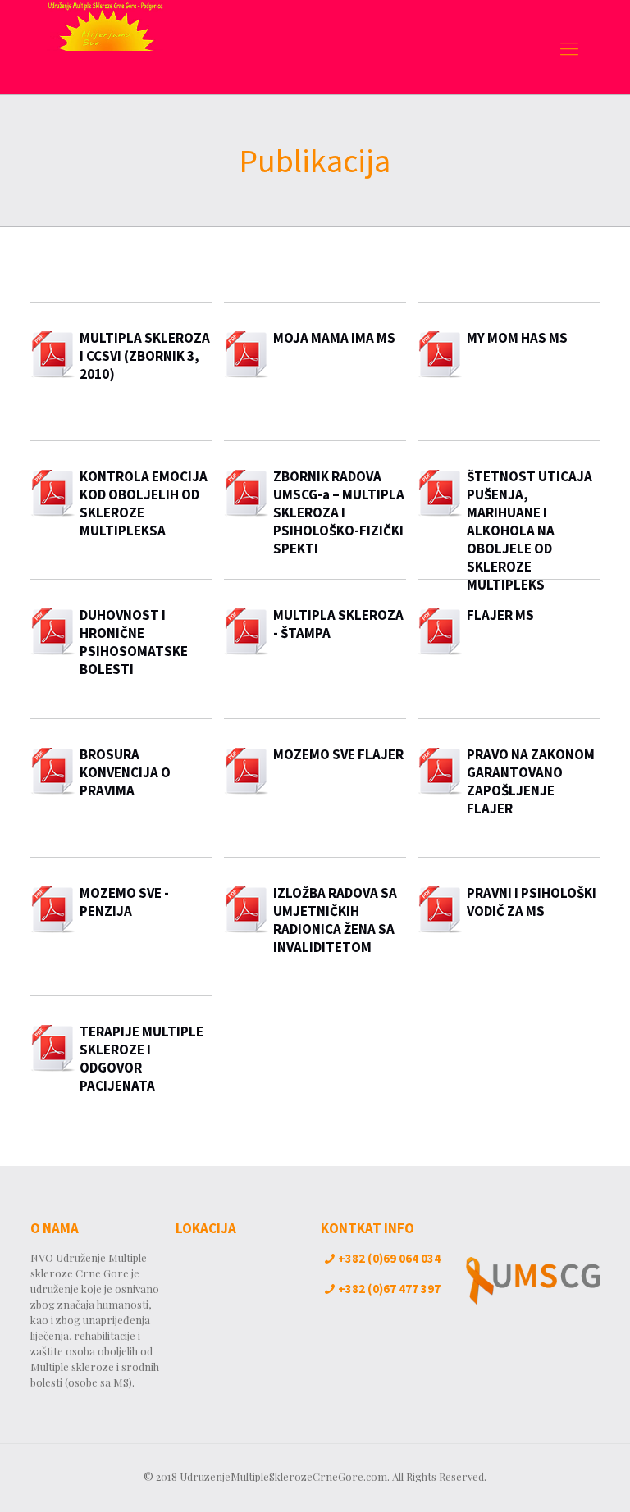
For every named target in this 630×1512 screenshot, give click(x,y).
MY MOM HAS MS (517, 338)
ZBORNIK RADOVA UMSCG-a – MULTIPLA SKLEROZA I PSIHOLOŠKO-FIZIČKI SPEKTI (338, 512)
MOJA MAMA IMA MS (334, 338)
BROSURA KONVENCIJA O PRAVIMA (125, 772)
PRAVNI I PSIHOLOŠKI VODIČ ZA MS (531, 902)
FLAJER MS (500, 615)
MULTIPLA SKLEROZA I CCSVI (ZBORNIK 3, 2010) (145, 356)
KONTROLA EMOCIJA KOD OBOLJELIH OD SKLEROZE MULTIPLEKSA (144, 503)
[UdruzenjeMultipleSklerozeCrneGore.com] (105, 47)
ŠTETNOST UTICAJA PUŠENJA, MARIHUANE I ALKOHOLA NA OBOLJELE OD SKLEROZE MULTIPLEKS (529, 530)
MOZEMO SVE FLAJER (338, 754)
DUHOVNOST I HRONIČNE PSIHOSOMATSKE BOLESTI (134, 642)
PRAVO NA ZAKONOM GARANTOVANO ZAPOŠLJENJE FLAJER (531, 781)
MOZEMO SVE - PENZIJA (124, 902)
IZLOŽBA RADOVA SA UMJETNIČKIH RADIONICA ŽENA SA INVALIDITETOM (335, 920)
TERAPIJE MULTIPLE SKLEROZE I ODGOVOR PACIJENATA (141, 1058)
